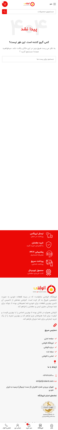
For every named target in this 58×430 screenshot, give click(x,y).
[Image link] (32, 289)
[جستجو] (4, 11)
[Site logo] (29, 4)
